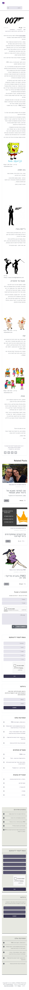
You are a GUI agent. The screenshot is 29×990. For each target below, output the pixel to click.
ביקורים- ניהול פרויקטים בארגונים (17, 779)
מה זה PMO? (22, 754)
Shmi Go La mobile (8, 986)
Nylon (19, 986)
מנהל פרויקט (20, 31)
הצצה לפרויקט (22, 783)
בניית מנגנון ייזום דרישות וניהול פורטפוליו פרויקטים (16, 738)
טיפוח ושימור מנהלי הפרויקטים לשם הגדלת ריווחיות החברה (15, 763)
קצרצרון (23, 795)
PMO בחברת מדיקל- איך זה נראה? (17, 570)
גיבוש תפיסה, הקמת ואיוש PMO (18, 722)
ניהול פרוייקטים (15, 31)
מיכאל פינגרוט (9, 984)
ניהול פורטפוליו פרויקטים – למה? (17, 758)
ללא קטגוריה (19, 29)
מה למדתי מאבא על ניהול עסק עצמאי (17, 484)
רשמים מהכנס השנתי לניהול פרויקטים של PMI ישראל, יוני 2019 (15, 830)
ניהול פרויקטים (8, 31)
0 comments (12, 29)
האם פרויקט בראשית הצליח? (18, 826)
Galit (24, 29)
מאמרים (23, 791)
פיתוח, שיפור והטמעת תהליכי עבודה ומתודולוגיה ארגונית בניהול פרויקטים (17, 732)
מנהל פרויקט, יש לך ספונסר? (14, 449)
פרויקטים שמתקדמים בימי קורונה (18, 528)
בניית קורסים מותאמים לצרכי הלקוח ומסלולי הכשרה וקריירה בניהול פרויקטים (15, 726)
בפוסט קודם (22, 35)
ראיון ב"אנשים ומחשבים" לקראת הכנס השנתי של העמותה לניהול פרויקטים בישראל (14, 446)
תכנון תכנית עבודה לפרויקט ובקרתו (17, 743)
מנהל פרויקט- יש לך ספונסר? (18, 768)
